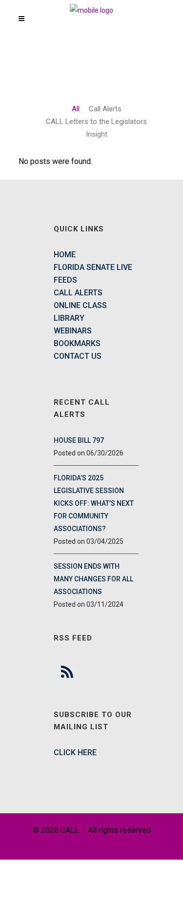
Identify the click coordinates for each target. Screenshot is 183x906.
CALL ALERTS (78, 292)
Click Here (75, 752)
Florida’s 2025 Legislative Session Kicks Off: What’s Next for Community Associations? (94, 503)
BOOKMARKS (77, 343)
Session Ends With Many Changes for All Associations (93, 579)
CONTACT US (78, 356)
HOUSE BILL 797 (79, 440)
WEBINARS (73, 330)
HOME (65, 254)
